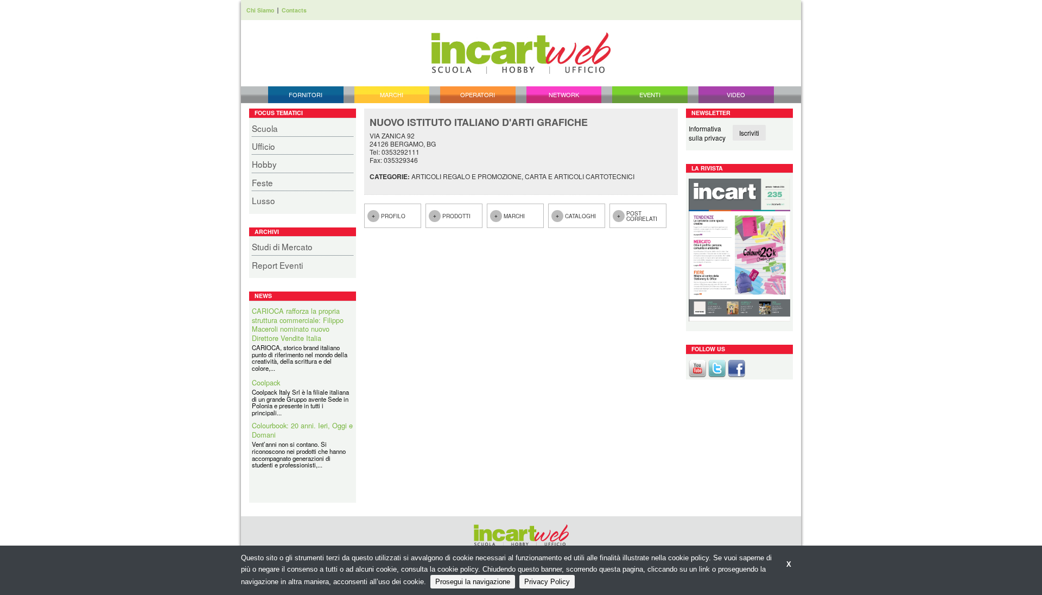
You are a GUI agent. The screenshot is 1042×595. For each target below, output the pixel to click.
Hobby (264, 164)
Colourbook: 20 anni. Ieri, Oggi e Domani (302, 430)
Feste (262, 182)
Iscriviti (749, 132)
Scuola (265, 128)
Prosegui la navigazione (472, 582)
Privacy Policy (547, 582)
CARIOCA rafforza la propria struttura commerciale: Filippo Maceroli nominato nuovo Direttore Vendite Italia (298, 325)
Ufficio (263, 146)
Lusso (263, 200)
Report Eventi (277, 265)
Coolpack (266, 383)
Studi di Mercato (282, 246)
